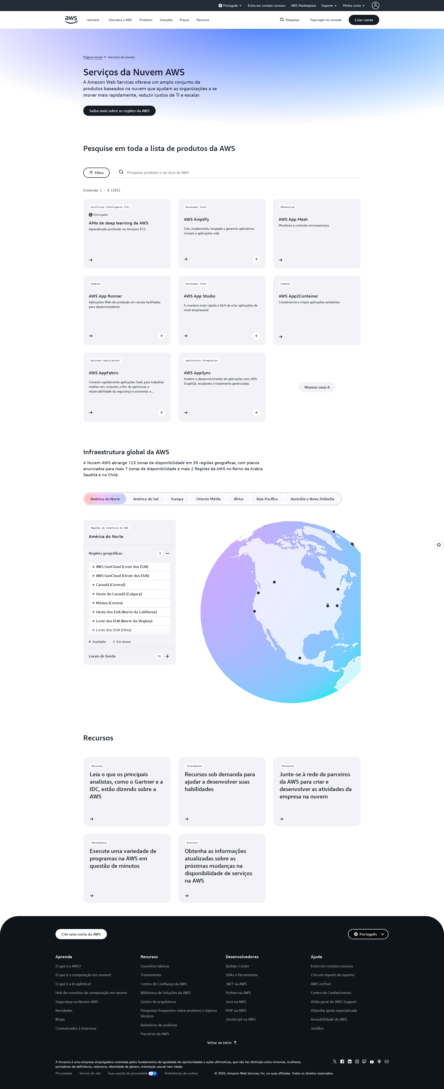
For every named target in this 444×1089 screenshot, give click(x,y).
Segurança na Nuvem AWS (77, 1001)
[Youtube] (372, 1062)
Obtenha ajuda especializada (334, 1010)
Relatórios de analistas (159, 1025)
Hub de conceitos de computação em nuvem (91, 992)
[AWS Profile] (375, 5)
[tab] (105, 499)
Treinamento (151, 974)
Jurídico (317, 1028)
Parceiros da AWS (155, 1033)
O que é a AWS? (68, 966)
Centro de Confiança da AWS (164, 984)
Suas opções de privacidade (127, 1073)
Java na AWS (236, 1001)
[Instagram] (357, 1062)
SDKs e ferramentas (242, 974)
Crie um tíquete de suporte (332, 974)
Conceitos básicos (155, 966)
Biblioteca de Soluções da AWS (166, 992)
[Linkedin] (350, 1062)
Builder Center (237, 966)
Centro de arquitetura (158, 1001)
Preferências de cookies (181, 1073)
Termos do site (90, 1073)
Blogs (60, 1019)
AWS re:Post (321, 984)
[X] (335, 1062)
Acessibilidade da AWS (329, 1019)
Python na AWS (238, 992)
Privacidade (64, 1073)
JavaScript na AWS (241, 1019)
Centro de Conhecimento (331, 992)
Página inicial (92, 57)
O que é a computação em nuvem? (83, 974)
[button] (120, 20)
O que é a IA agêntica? (73, 984)
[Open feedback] (439, 544)
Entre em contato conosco (332, 966)
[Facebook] (342, 1062)
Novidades (64, 1010)
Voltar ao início (219, 1042)
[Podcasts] (379, 1062)
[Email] (386, 1062)
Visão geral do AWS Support (334, 1001)
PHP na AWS (236, 1010)
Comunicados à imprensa (76, 1028)
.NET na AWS (236, 984)
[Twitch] (364, 1062)
